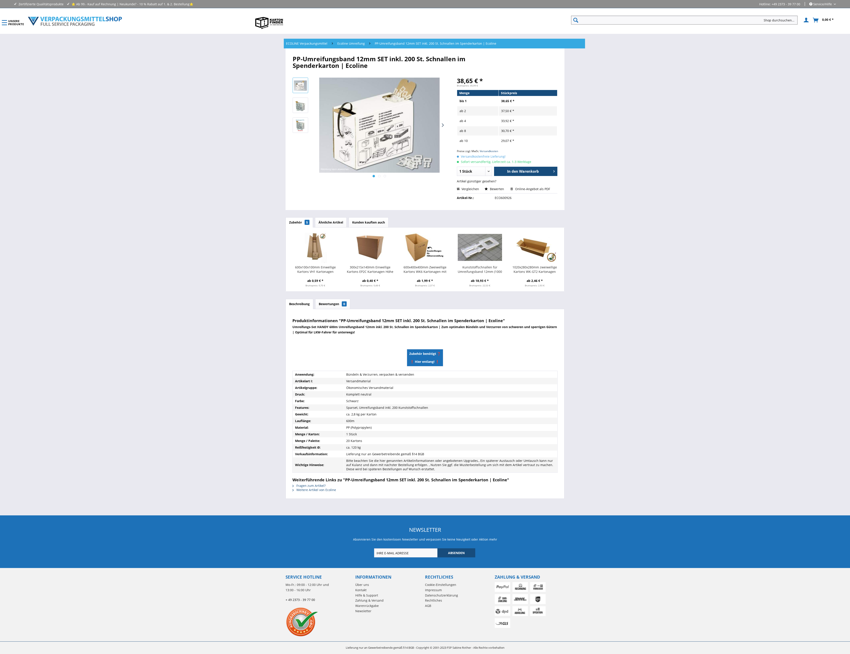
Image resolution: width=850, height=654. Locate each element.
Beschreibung (299, 304)
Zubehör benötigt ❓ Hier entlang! (425, 358)
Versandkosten (489, 151)
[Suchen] (575, 20)
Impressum (433, 590)
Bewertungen (332, 304)
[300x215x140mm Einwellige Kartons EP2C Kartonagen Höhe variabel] (370, 247)
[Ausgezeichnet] (319, 622)
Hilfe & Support (366, 595)
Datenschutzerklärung (441, 595)
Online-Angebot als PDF (532, 189)
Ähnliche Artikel (331, 222)
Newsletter (363, 611)
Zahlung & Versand (369, 600)
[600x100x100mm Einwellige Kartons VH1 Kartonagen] (315, 247)
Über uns (362, 585)
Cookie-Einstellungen (440, 585)
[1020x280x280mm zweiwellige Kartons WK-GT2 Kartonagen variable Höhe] (534, 247)
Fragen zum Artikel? (311, 486)
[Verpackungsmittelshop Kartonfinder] (269, 23)
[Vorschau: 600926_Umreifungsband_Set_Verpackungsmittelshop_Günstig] (300, 125)
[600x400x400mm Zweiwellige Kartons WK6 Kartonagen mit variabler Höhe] (425, 247)
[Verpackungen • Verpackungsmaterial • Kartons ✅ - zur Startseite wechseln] (75, 21)
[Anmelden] (805, 20)
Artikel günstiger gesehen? (476, 181)
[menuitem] (686, 20)
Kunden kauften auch (368, 222)
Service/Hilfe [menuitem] (822, 4)
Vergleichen (470, 189)
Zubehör (298, 222)
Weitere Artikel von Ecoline (316, 490)
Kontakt (361, 590)
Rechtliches (433, 600)
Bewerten (497, 189)
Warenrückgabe (367, 606)
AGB (428, 606)
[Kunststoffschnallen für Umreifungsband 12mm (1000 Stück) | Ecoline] (480, 247)
